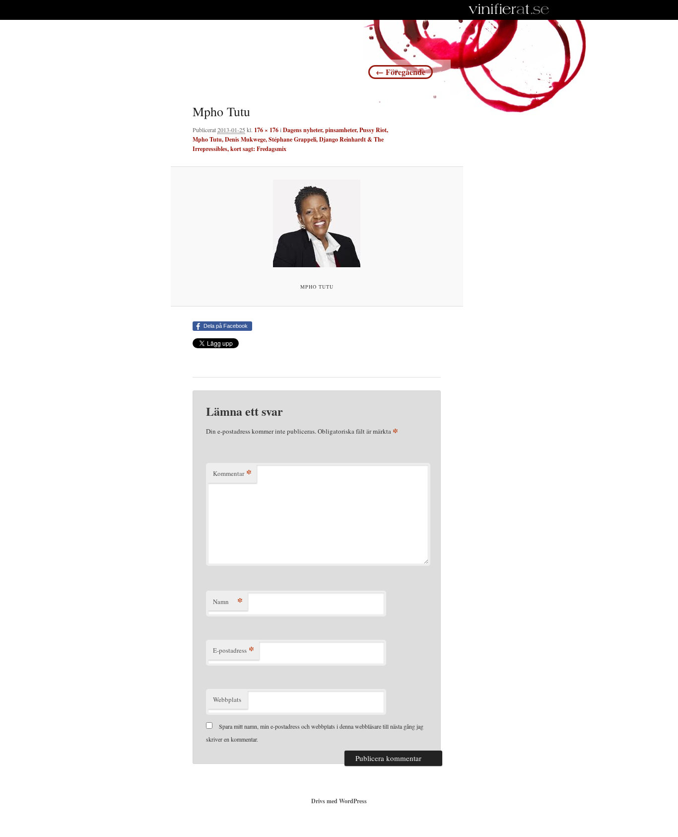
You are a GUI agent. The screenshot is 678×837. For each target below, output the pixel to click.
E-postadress (233, 650)
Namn (228, 601)
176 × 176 (266, 130)
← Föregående (400, 71)
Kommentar (232, 473)
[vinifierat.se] (509, 10)
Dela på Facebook (225, 326)
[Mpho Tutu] (317, 223)
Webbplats (227, 699)
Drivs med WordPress (339, 801)
